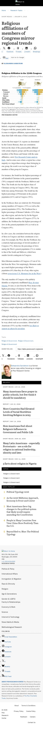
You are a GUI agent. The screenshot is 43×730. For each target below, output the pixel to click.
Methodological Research (12, 627)
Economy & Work (8, 607)
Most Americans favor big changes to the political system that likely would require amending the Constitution (21, 510)
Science (5, 612)
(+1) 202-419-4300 (8, 561)
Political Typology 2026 (18, 492)
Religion (5, 589)
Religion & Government (9, 341)
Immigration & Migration (11, 579)
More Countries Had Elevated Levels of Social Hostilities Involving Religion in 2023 (18, 412)
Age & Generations (9, 594)
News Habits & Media (10, 622)
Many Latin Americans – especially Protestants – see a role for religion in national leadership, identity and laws (21, 447)
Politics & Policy (8, 569)
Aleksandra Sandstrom (13, 64)
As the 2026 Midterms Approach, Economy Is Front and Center (23, 499)
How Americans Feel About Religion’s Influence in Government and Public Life (18, 429)
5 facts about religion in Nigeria (19, 463)
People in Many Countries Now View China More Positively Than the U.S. (22, 523)
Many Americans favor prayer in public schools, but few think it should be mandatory (20, 394)
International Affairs (10, 574)
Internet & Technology (10, 617)
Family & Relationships (11, 602)
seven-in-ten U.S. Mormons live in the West (24, 273)
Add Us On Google (17, 57)
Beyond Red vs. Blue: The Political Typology (23, 533)
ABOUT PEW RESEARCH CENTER (12, 682)
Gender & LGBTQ (8, 599)
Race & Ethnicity (8, 584)
